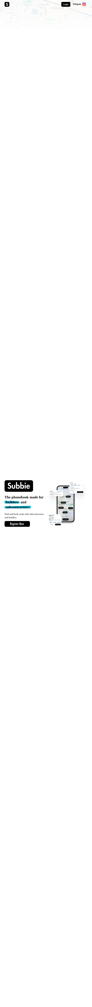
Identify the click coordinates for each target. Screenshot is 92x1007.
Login (65, 4)
